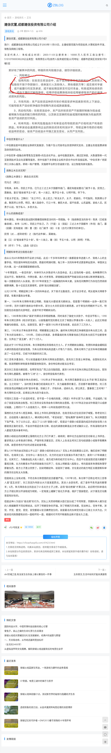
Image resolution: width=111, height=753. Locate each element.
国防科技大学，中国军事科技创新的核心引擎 (26, 626)
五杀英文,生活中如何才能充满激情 (90, 574)
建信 (7, 519)
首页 (9, 17)
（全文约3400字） (13, 644)
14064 (30, 527)
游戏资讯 (19, 17)
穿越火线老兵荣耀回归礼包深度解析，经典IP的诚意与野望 (32, 635)
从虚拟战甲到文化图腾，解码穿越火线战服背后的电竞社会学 (33, 648)
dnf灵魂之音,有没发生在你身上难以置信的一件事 (28, 574)
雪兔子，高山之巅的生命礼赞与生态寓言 (23, 630)
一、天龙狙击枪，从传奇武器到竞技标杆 (23, 639)
